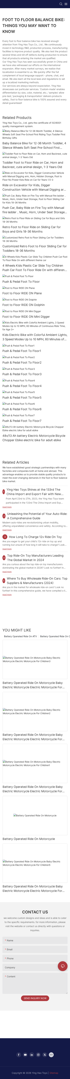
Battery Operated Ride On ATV (20, 636)
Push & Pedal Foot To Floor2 (22, 362)
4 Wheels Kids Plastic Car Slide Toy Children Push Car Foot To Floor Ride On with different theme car (34, 268)
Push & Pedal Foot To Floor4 (22, 386)
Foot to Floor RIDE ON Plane (22, 293)
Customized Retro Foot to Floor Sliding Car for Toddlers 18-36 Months (34, 248)
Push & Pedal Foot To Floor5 (22, 397)
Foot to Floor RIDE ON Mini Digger (26, 316)
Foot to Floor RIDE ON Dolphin (23, 305)
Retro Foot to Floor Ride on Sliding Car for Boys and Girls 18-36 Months (31, 229)
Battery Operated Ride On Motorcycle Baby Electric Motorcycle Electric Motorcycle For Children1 (33, 789)
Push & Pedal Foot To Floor (21, 281)
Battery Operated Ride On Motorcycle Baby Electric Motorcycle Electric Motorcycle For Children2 (33, 737)
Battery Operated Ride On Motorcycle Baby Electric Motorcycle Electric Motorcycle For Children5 (33, 889)
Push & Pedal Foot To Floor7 (21, 420)
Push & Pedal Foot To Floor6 (22, 409)
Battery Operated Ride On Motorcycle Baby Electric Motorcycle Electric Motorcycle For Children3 (33, 685)
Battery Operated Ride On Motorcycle (29, 839)
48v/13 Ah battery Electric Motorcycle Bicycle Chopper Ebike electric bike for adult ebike (33, 438)
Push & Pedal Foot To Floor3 (22, 374)
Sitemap (53, 1072)
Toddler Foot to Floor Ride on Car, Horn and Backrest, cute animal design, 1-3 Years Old (32, 165)
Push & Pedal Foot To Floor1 (21, 351)
